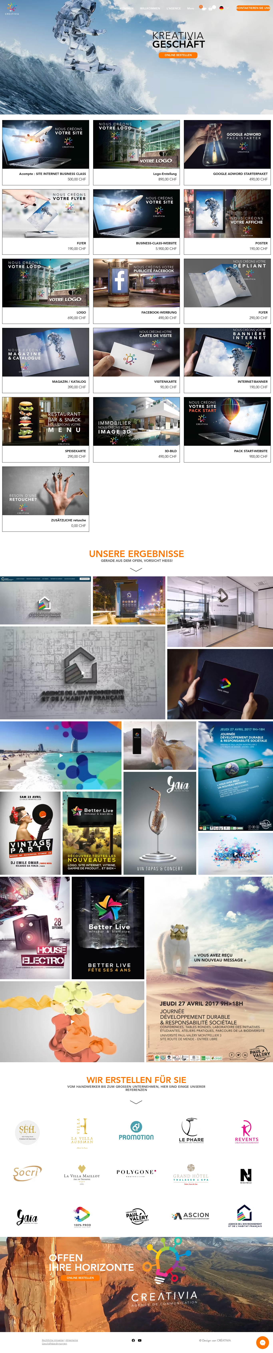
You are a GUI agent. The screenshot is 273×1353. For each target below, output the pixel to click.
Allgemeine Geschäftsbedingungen (60, 1342)
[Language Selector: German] (223, 8)
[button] (173, 8)
